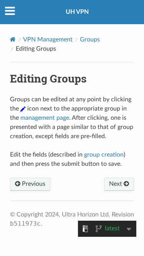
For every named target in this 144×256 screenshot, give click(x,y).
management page (44, 118)
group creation (104, 155)
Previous (32, 184)
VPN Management (48, 39)
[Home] (13, 39)
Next (116, 184)
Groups (90, 39)
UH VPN (77, 12)
